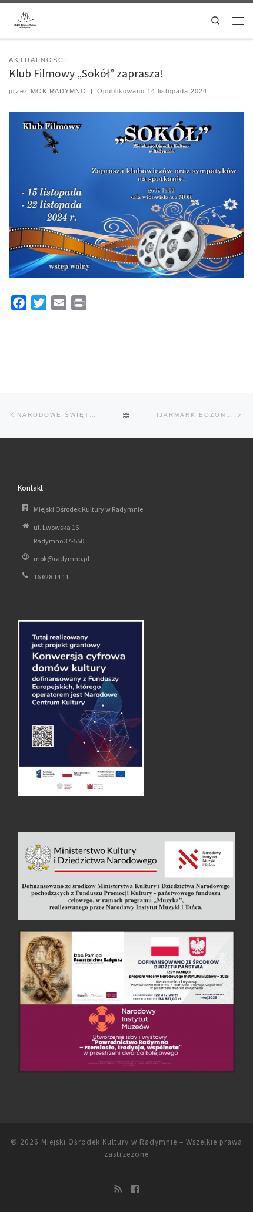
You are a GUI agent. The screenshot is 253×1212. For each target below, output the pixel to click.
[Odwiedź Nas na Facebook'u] (135, 1189)
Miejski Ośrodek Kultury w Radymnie (109, 1142)
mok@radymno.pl (61, 558)
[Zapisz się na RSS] (118, 1189)
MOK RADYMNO (58, 90)
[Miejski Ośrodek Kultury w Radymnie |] (25, 19)
